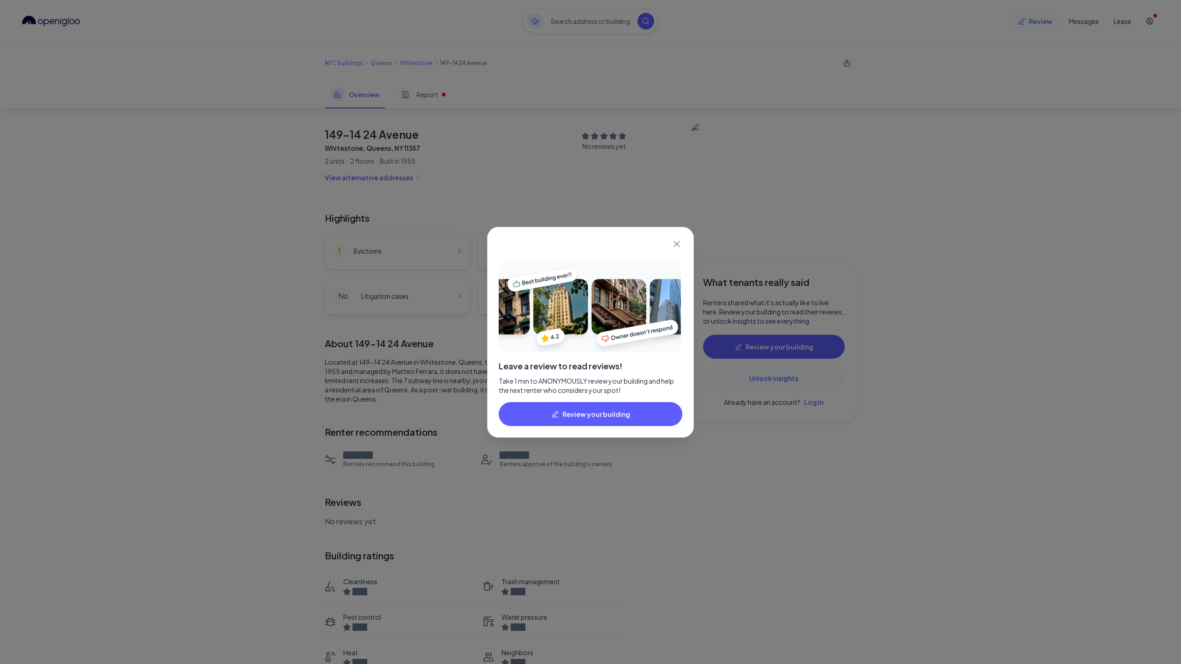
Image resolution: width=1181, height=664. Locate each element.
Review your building (596, 414)
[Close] (677, 244)
